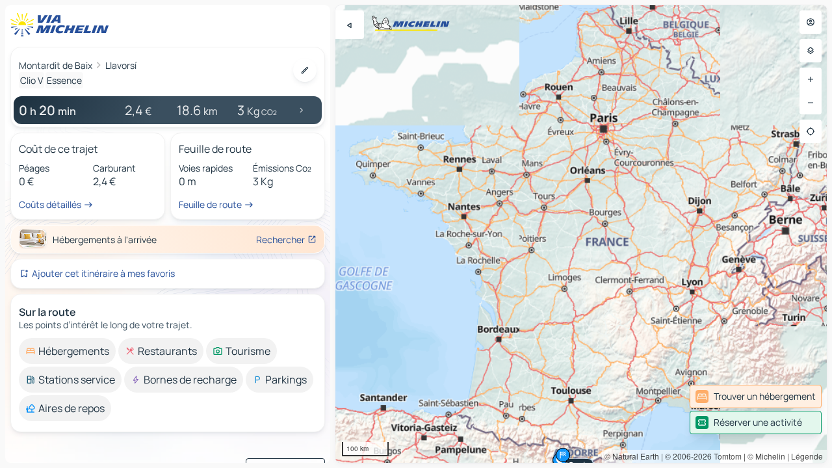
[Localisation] (811, 131)
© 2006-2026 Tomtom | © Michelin (725, 456)
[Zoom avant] (811, 79)
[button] (563, 455)
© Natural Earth (631, 456)
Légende (807, 456)
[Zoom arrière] (811, 102)
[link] (756, 396)
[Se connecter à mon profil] (811, 22)
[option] (67, 351)
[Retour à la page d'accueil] (62, 24)
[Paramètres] (811, 50)
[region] (581, 234)
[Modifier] (305, 70)
